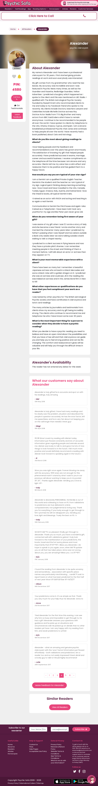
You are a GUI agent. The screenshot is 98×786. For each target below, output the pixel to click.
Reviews (73, 9)
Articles (65, 9)
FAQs (31, 747)
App (29, 9)
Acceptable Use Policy (38, 751)
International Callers (27, 783)
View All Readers (60, 707)
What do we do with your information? (58, 761)
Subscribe (80, 729)
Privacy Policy (56, 744)
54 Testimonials (17, 107)
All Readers (26, 29)
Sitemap (40, 783)
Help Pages (33, 749)
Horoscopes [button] (54, 9)
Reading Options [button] (39, 9)
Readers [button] (8, 9)
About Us (11, 747)
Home (13, 29)
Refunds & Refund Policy (58, 748)
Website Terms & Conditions (57, 752)
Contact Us (33, 744)
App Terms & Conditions (56, 757)
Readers (11, 749)
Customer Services (85, 9)
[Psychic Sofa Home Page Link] (18, 3)
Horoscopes (12, 754)
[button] (49, 16)
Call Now (16, 97)
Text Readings (20, 9)
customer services (83, 756)
